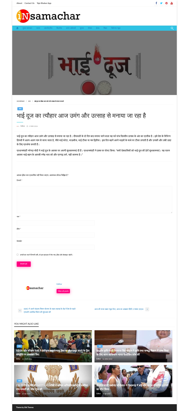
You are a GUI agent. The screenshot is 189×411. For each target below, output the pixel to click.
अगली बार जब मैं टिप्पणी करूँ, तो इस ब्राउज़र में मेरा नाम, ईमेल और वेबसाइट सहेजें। (46, 255)
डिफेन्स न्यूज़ (115, 28)
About (19, 3)
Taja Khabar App (44, 3)
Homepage (20, 101)
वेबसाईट (19, 241)
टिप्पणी (19, 180)
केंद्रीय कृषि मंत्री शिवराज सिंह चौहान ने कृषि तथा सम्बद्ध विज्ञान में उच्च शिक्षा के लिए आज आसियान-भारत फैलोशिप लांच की (132, 352)
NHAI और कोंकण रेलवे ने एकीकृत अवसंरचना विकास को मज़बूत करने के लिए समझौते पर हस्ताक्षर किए (52, 352)
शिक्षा (105, 28)
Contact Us (29, 3)
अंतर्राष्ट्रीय (48, 28)
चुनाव (82, 28)
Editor (23, 126)
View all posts (63, 291)
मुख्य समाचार (27, 28)
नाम (18, 217)
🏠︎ (17, 28)
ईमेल (19, 229)
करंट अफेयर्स (71, 28)
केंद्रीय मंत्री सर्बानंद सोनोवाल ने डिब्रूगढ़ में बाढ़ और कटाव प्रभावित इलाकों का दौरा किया (132, 387)
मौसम (90, 28)
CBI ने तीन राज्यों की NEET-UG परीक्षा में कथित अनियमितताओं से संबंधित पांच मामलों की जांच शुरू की (52, 387)
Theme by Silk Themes (25, 407)
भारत (38, 28)
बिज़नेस (59, 28)
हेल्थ (97, 28)
